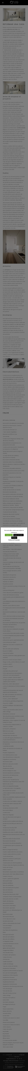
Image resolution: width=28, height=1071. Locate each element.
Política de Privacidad (14, 540)
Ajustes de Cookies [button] (18, 535)
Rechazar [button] (14, 537)
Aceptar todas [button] (9, 535)
